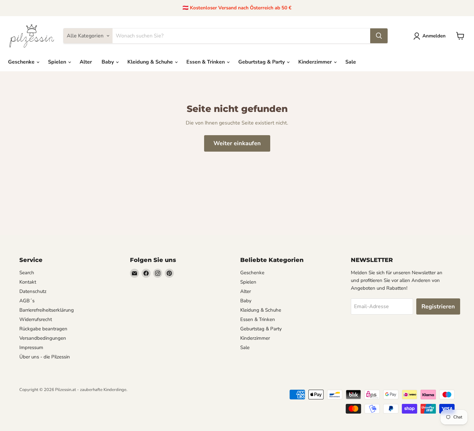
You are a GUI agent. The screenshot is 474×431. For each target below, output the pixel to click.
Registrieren (438, 306)
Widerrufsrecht (35, 319)
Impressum (31, 347)
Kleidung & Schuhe (150, 61)
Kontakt (27, 282)
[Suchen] (379, 35)
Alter (86, 61)
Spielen (57, 61)
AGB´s (27, 300)
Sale (350, 61)
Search (26, 272)
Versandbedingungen (42, 338)
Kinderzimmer (315, 61)
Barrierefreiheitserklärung (46, 310)
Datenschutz (32, 291)
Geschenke (22, 61)
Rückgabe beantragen (43, 329)
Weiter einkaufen (237, 143)
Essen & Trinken (206, 61)
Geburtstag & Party (262, 61)
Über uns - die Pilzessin (44, 357)
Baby (108, 61)
